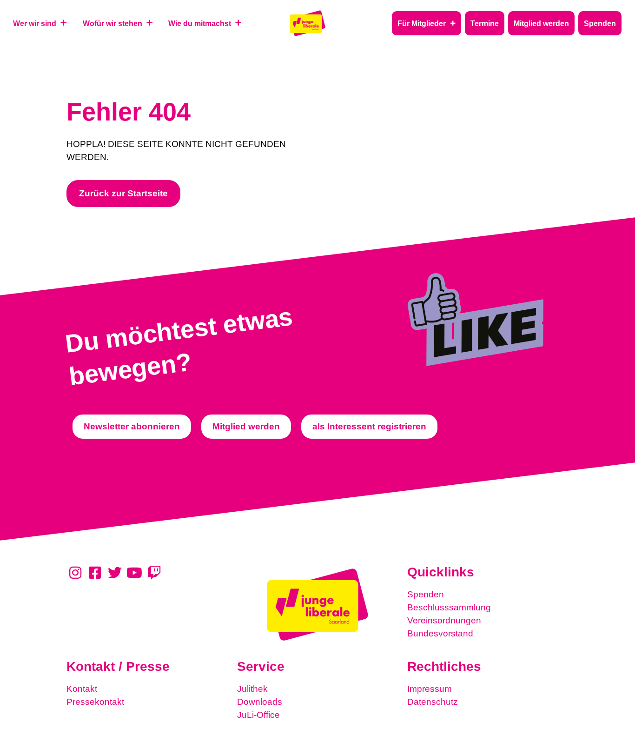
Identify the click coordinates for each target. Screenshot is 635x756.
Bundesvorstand (440, 633)
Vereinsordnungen (444, 620)
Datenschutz (432, 702)
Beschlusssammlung (449, 607)
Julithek (252, 689)
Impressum (429, 689)
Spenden (425, 594)
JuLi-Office (258, 715)
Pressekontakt (95, 702)
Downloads (259, 702)
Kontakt (81, 689)
